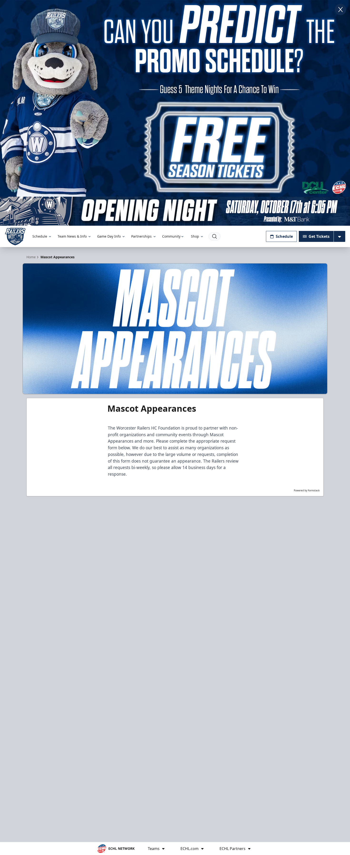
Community (171, 236)
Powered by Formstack (307, 490)
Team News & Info (72, 236)
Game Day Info (109, 236)
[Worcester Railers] (15, 236)
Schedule (39, 236)
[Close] (340, 9)
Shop (195, 236)
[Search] (214, 236)
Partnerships (141, 236)
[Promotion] (175, 211)
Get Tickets (319, 236)
